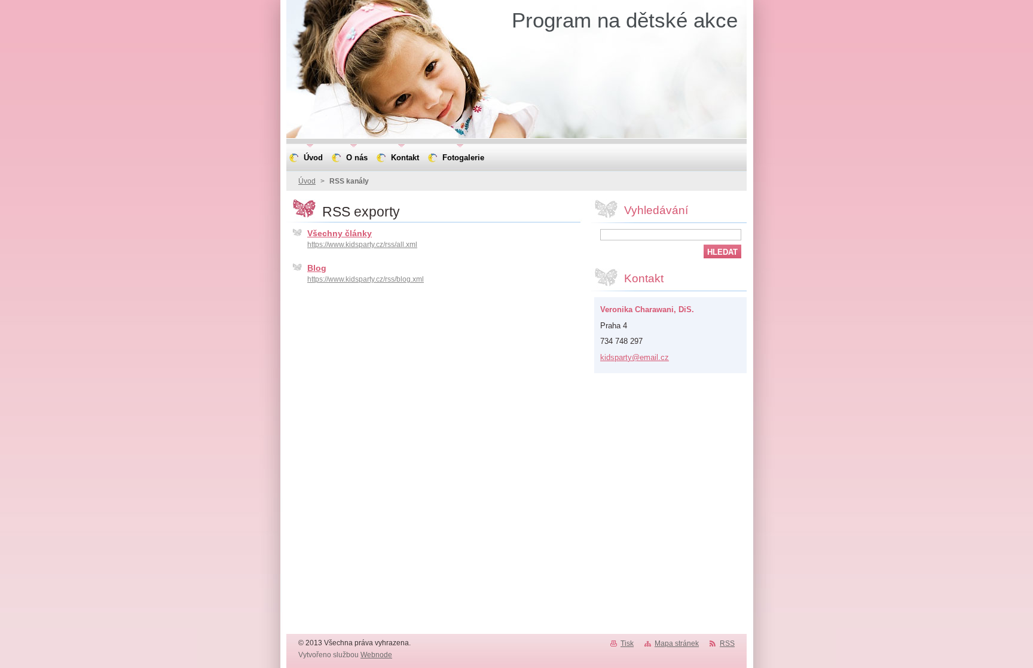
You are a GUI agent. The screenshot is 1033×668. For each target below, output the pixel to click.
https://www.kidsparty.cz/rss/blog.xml (365, 279)
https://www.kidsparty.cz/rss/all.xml (362, 244)
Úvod (307, 181)
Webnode (376, 654)
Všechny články (339, 233)
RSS (727, 643)
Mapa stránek (677, 643)
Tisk (627, 643)
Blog (316, 268)
